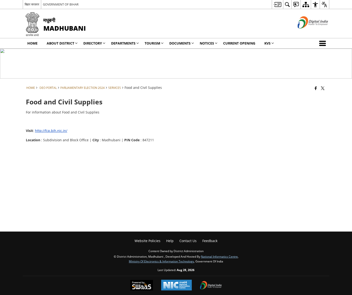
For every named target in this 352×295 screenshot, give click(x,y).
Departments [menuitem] (123, 43)
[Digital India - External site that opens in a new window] (306, 32)
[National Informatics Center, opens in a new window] (176, 285)
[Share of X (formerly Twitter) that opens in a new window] (323, 88)
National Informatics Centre (219, 256)
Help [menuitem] (170, 240)
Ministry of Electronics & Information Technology (161, 261)
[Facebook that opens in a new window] (316, 88)
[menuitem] (277, 4)
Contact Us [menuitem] (188, 240)
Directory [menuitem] (92, 43)
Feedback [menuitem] (209, 240)
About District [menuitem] (60, 43)
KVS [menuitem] (267, 43)
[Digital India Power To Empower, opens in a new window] (211, 285)
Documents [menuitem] (180, 43)
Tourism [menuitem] (152, 43)
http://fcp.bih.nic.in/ (51, 130)
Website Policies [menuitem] (147, 240)
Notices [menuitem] (207, 43)
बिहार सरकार (32, 4)
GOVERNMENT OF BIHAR (61, 4)
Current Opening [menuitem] (239, 43)
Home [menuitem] (32, 43)
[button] (323, 43)
